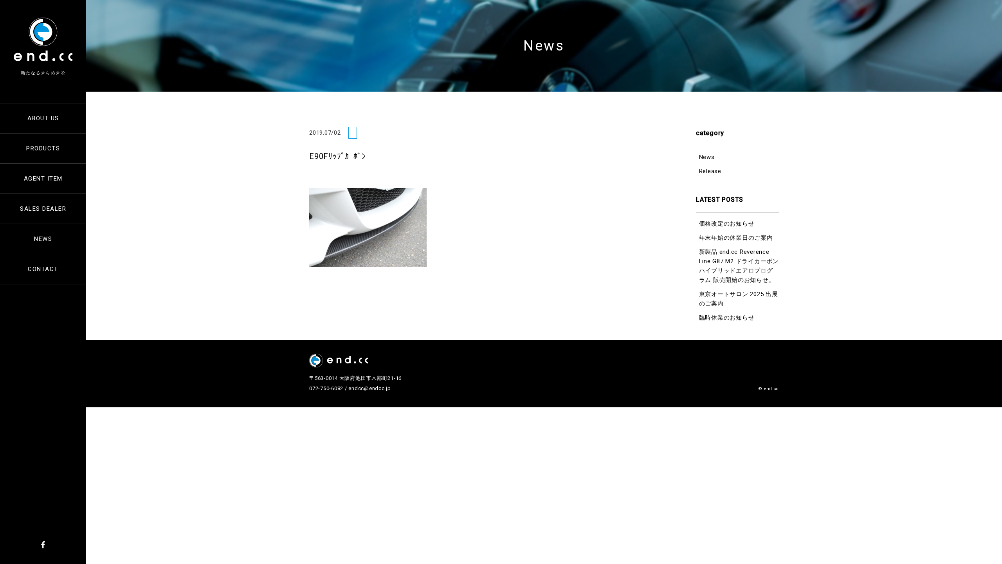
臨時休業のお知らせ (727, 317)
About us (43, 118)
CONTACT (43, 269)
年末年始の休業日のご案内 (736, 237)
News (43, 238)
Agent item (43, 178)
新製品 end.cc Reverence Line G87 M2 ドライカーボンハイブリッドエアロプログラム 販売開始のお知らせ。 (739, 266)
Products (43, 148)
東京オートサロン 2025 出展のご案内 (738, 299)
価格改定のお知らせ (727, 223)
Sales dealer (43, 208)
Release (710, 171)
